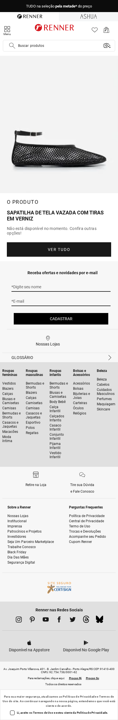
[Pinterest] (32, 620)
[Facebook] (59, 620)
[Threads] (86, 620)
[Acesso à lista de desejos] (94, 31)
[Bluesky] (99, 620)
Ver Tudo (59, 249)
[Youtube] (45, 620)
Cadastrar (61, 318)
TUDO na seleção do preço (59, 6)
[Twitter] (72, 620)
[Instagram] (18, 620)
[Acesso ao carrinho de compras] (106, 31)
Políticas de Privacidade (79, 696)
